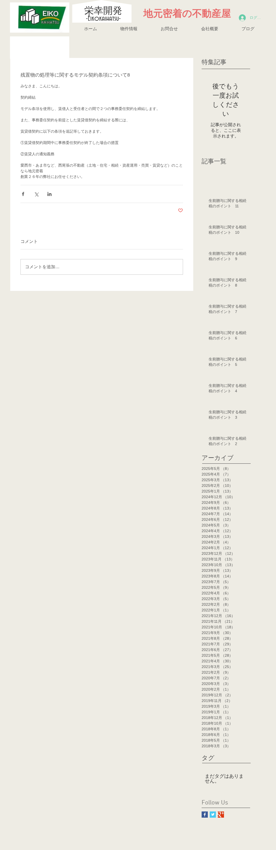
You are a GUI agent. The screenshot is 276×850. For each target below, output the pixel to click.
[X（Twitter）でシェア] (36, 194)
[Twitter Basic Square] (213, 814)
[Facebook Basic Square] (205, 814)
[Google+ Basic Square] (221, 814)
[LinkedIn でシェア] (49, 194)
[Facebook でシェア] (23, 194)
